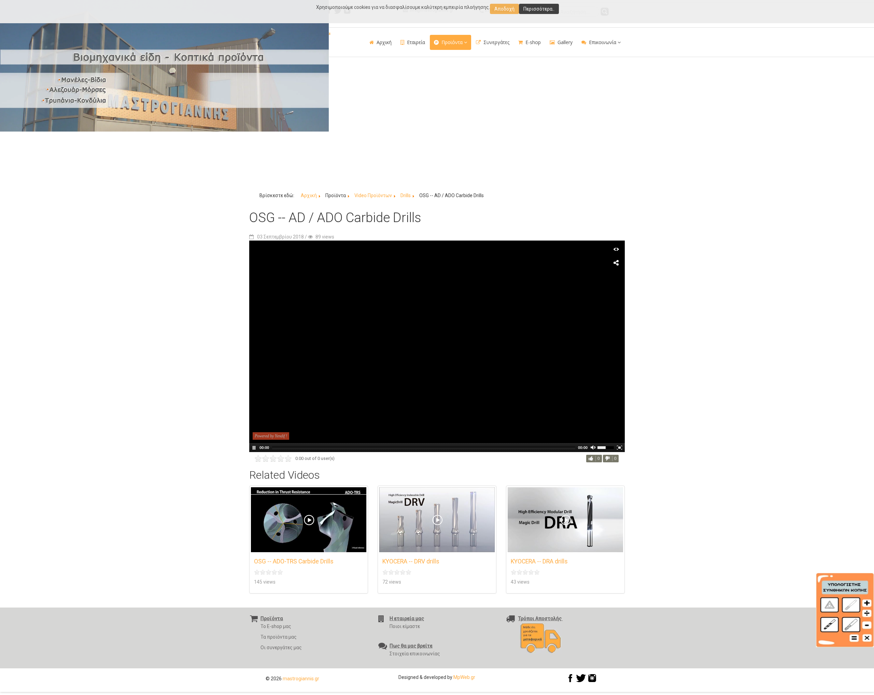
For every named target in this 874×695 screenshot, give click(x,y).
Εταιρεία (416, 42)
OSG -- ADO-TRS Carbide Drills (294, 561)
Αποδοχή (504, 9)
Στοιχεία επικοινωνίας (415, 653)
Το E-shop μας (275, 626)
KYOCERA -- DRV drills (410, 561)
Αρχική (384, 42)
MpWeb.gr (464, 677)
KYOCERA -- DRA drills (539, 561)
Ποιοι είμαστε (405, 626)
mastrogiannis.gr (301, 678)
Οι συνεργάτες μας (281, 647)
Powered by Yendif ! (271, 436)
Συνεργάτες (496, 42)
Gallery (565, 42)
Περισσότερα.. (538, 9)
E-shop (533, 42)
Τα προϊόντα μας (278, 637)
